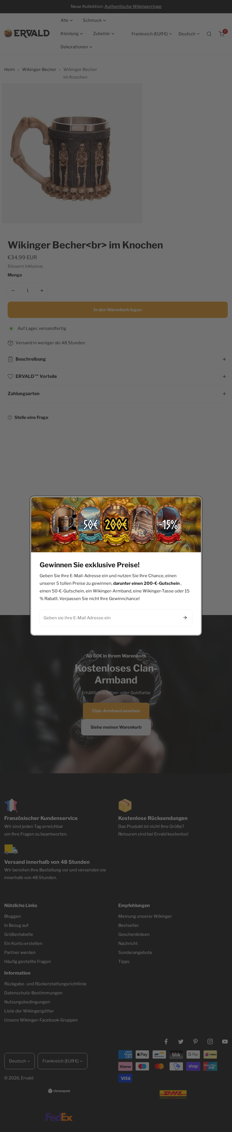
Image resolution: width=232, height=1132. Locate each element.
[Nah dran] (194, 503)
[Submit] (185, 617)
